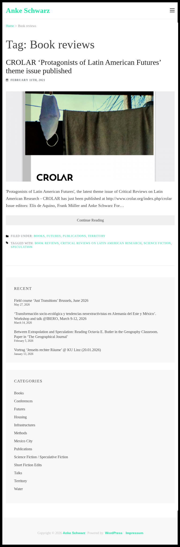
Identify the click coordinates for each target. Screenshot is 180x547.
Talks (18, 473)
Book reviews (47, 243)
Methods (20, 433)
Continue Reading (90, 220)
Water (18, 489)
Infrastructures (24, 425)
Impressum (134, 533)
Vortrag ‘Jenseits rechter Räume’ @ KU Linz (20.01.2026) (57, 350)
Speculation (22, 247)
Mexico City (23, 441)
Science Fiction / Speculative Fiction (41, 457)
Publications (74, 236)
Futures (54, 236)
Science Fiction (157, 243)
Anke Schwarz (28, 10)
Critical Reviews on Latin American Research (101, 243)
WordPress (113, 533)
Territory (96, 236)
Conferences (23, 401)
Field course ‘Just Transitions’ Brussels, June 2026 (51, 301)
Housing (20, 417)
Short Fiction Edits (28, 465)
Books (39, 236)
